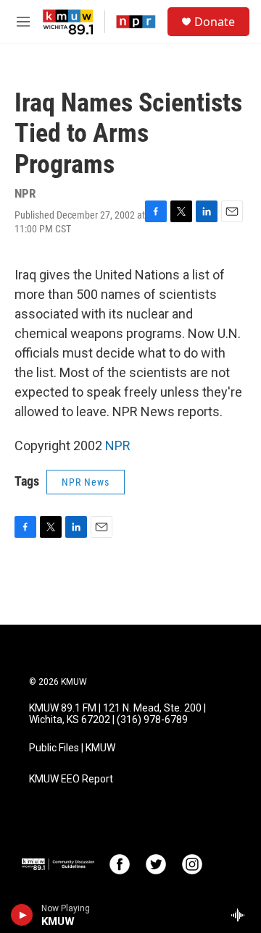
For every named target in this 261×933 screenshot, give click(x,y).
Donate (214, 21)
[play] (22, 915)
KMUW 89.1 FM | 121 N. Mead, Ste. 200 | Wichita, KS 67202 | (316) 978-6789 (117, 714)
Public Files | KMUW (72, 748)
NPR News (85, 482)
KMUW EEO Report (71, 779)
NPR (117, 445)
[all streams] (242, 915)
